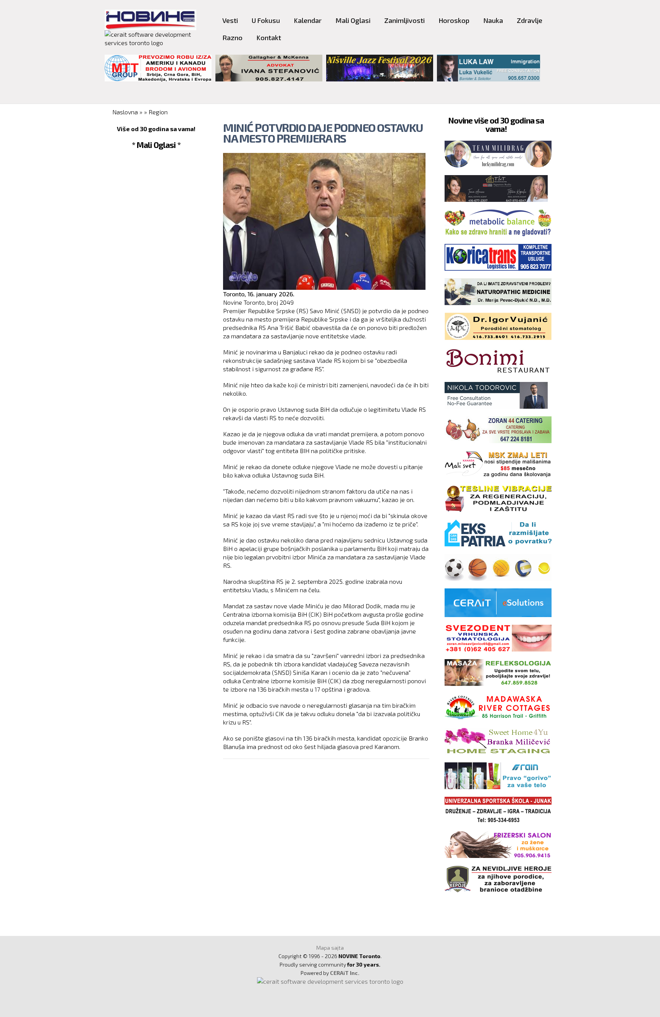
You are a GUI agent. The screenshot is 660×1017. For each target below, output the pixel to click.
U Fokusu (266, 20)
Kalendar (308, 20)
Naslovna (125, 111)
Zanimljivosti (404, 20)
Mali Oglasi (352, 20)
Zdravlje (529, 20)
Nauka (493, 20)
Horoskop (453, 20)
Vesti (230, 20)
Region (158, 111)
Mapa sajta (330, 947)
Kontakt (268, 37)
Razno (232, 37)
